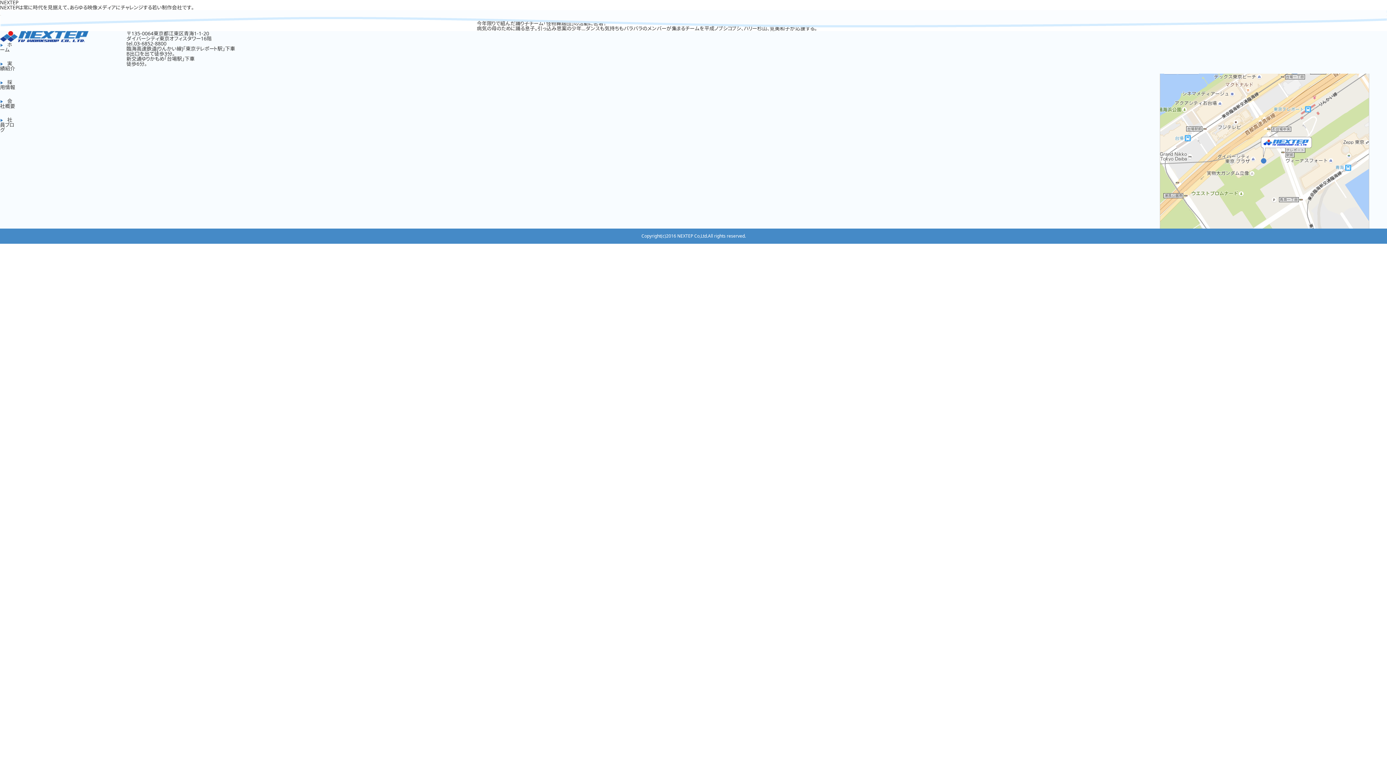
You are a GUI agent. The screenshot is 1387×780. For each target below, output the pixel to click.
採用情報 (7, 85)
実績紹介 (7, 66)
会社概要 (7, 103)
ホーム (6, 47)
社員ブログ (7, 124)
